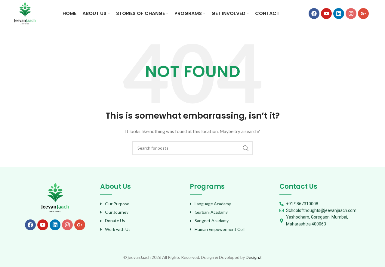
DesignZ (254, 257)
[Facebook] (314, 13)
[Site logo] (24, 13)
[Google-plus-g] (363, 13)
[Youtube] (326, 13)
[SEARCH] (246, 148)
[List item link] (142, 203)
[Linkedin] (338, 13)
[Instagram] (351, 13)
